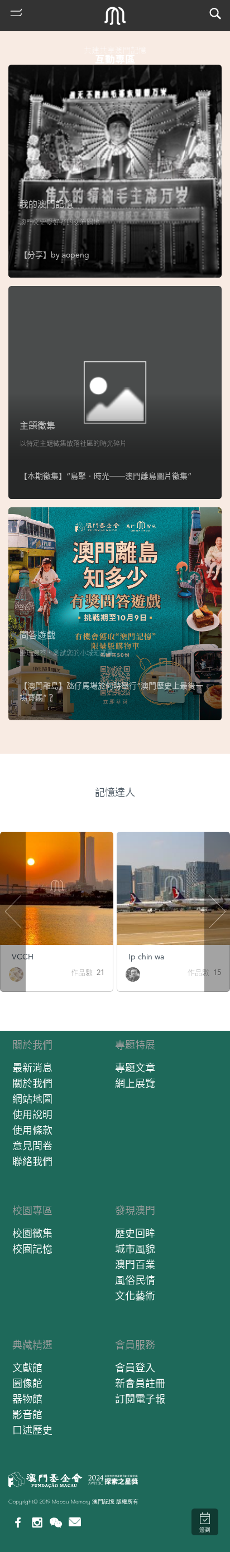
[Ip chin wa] (133, 973)
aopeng (75, 254)
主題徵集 (37, 425)
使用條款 (32, 1130)
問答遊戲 (37, 635)
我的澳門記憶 (46, 204)
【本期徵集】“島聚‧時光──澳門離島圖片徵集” (105, 476)
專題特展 (135, 1045)
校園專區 (32, 1210)
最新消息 (32, 1068)
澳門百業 (135, 1264)
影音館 (27, 1414)
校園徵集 (32, 1233)
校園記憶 (32, 1249)
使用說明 (32, 1115)
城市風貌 (135, 1249)
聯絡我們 (32, 1161)
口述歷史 (32, 1430)
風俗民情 (135, 1280)
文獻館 (27, 1368)
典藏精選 (32, 1345)
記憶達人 (115, 792)
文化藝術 (135, 1296)
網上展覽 (135, 1083)
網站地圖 (32, 1099)
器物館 (27, 1399)
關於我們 (32, 1045)
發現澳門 (135, 1210)
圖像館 (27, 1383)
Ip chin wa (146, 956)
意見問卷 (32, 1146)
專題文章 (135, 1068)
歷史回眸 (135, 1233)
